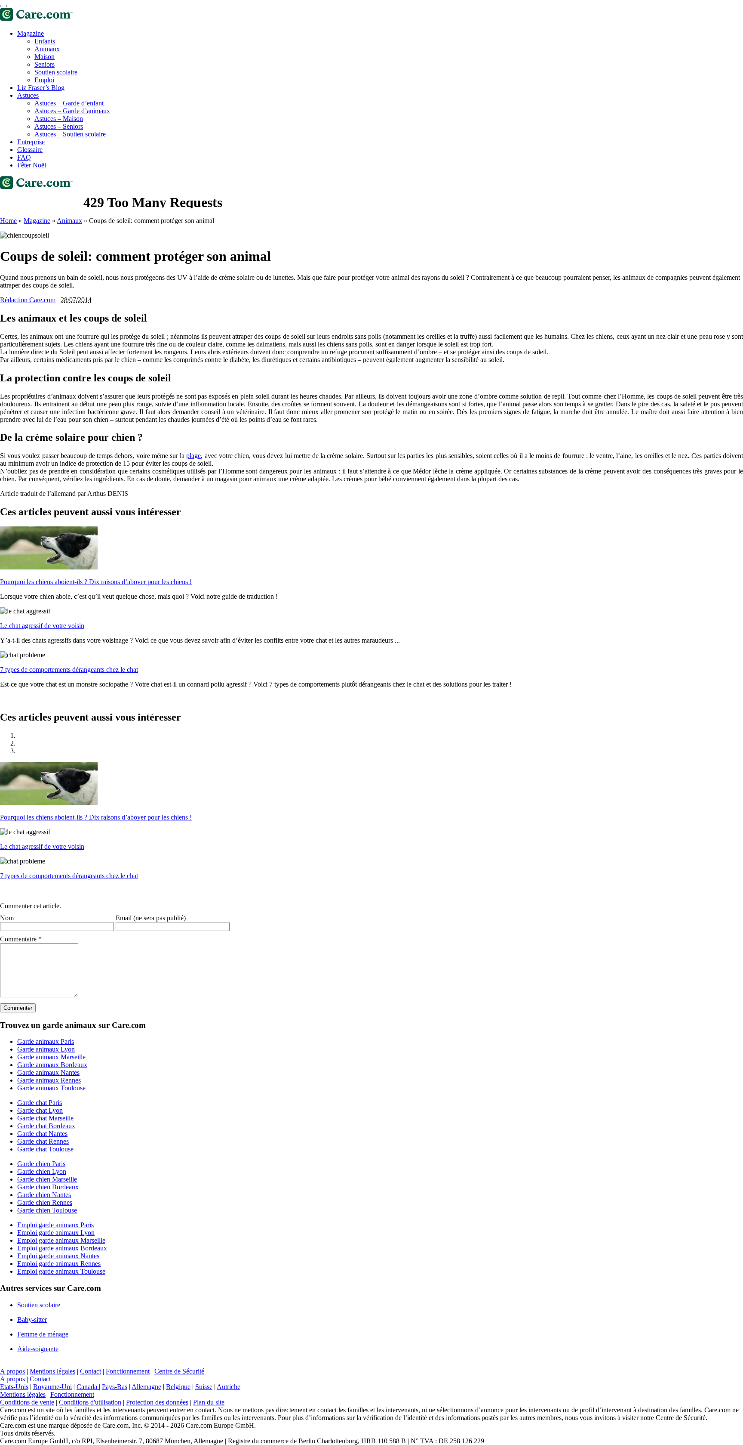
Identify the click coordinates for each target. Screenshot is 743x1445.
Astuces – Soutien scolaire (70, 134)
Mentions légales (52, 1371)
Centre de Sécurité (179, 1371)
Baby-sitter (32, 1319)
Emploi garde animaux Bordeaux (62, 1248)
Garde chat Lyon (40, 1110)
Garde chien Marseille (47, 1179)
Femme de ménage (42, 1334)
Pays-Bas (114, 1386)
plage (193, 455)
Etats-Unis (14, 1386)
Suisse (203, 1386)
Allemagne (146, 1386)
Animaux (69, 220)
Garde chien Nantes (44, 1194)
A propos (12, 1371)
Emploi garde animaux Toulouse (61, 1271)
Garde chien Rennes (44, 1202)
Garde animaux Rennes (49, 1080)
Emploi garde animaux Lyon (56, 1232)
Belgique (178, 1386)
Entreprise (31, 141)
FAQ (24, 157)
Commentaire (21, 939)
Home (8, 220)
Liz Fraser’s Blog (40, 87)
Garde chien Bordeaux (48, 1187)
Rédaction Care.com (27, 299)
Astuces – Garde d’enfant (69, 103)
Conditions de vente (27, 1402)
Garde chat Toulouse (45, 1149)
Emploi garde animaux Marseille (61, 1240)
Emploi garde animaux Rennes (59, 1263)
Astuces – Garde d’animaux (72, 110)
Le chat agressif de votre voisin (42, 625)
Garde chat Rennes (43, 1141)
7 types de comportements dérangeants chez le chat (69, 669)
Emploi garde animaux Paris (55, 1224)
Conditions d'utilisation (90, 1402)
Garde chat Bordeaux (46, 1125)
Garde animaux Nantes (48, 1072)
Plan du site (208, 1402)
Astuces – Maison (58, 118)
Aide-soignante (37, 1348)
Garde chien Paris (41, 1163)
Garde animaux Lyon (46, 1049)
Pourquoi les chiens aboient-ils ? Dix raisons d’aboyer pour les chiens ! (96, 581)
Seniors (44, 64)
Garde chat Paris (39, 1102)
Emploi (44, 80)
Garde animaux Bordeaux (52, 1064)
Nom (7, 918)
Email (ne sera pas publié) (151, 918)
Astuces (28, 95)
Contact (90, 1371)
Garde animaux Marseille (51, 1057)
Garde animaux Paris (45, 1041)
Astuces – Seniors (58, 126)
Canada (88, 1386)
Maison (44, 56)
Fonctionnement (128, 1371)
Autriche (228, 1386)
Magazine (30, 33)
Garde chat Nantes (42, 1133)
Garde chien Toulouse (47, 1210)
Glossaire (30, 149)
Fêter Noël (31, 165)
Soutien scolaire (55, 72)
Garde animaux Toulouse (51, 1088)
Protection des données (157, 1402)
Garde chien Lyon (41, 1171)
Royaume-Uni (52, 1386)
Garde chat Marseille (45, 1118)
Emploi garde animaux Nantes (58, 1255)
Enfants (44, 41)
